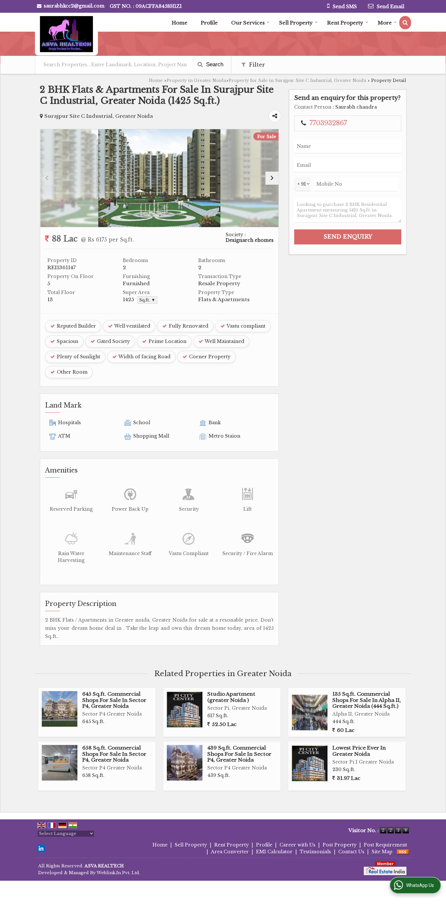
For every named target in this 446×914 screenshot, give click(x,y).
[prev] (46, 178)
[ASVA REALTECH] (66, 34)
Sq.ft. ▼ (147, 300)
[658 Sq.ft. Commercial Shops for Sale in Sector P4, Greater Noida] (59, 763)
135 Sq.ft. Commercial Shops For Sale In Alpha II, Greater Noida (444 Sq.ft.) (366, 700)
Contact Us (351, 852)
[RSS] (403, 852)
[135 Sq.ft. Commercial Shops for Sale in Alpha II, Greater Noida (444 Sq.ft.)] (309, 712)
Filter (256, 64)
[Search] (405, 22)
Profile (209, 23)
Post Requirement (385, 845)
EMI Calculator (274, 852)
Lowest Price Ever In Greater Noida (359, 751)
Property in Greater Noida (196, 80)
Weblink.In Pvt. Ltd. (118, 872)
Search (213, 64)
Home (179, 23)
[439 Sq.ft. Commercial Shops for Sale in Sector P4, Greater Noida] (184, 763)
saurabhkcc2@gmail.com (74, 6)
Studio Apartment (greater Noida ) (231, 697)
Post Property (340, 845)
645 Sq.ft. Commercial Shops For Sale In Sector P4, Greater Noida (114, 700)
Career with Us (297, 845)
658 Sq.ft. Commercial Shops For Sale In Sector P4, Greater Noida (114, 754)
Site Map (382, 852)
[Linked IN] (41, 848)
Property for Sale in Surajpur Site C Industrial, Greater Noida (297, 80)
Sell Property (296, 23)
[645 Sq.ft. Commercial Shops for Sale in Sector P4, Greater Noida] (59, 709)
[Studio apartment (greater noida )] (184, 709)
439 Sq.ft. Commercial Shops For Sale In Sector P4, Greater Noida (239, 754)
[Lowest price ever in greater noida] (309, 763)
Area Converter (230, 852)
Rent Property (345, 23)
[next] (272, 178)
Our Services (248, 23)
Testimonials (315, 852)
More (385, 23)
